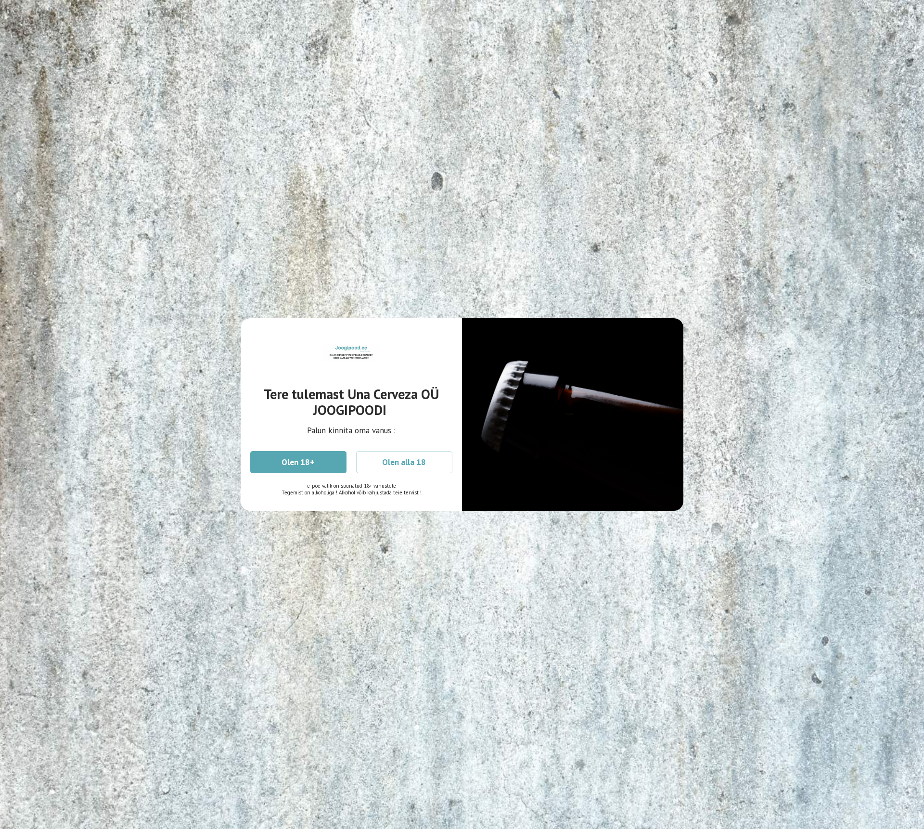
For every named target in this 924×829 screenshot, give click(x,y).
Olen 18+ (298, 462)
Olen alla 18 (404, 462)
